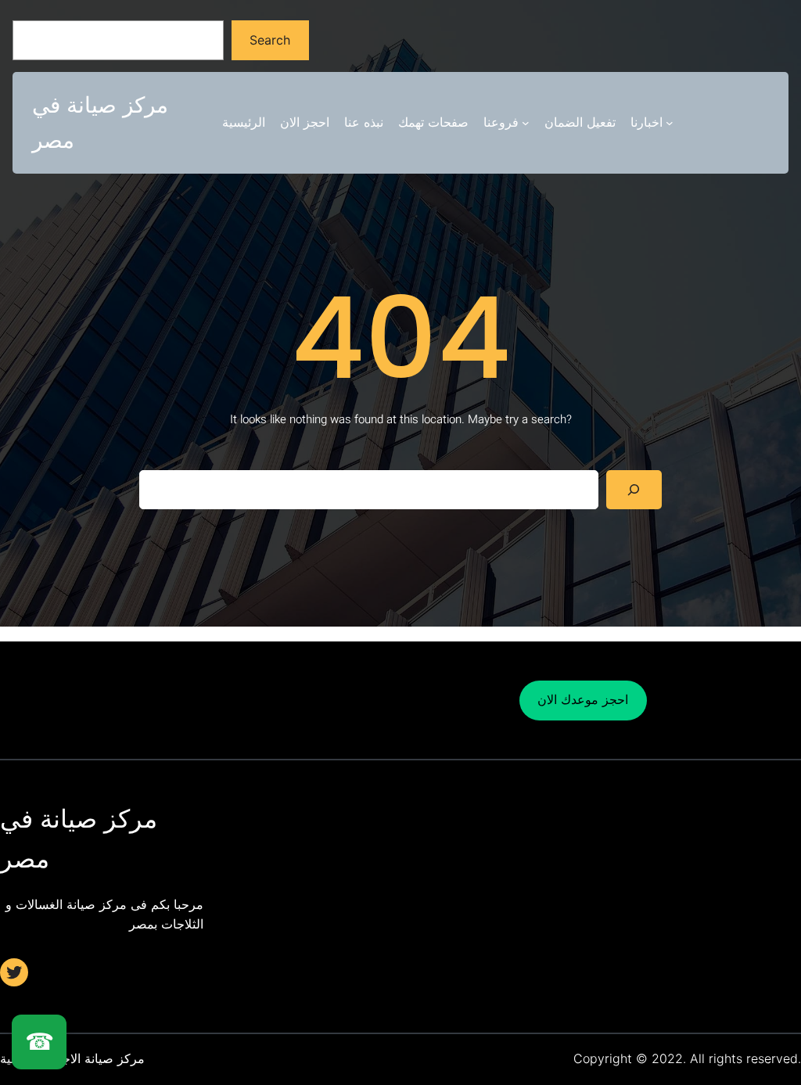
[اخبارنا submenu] (669, 123)
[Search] (634, 489)
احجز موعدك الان (582, 699)
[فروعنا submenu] (526, 123)
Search (270, 40)
